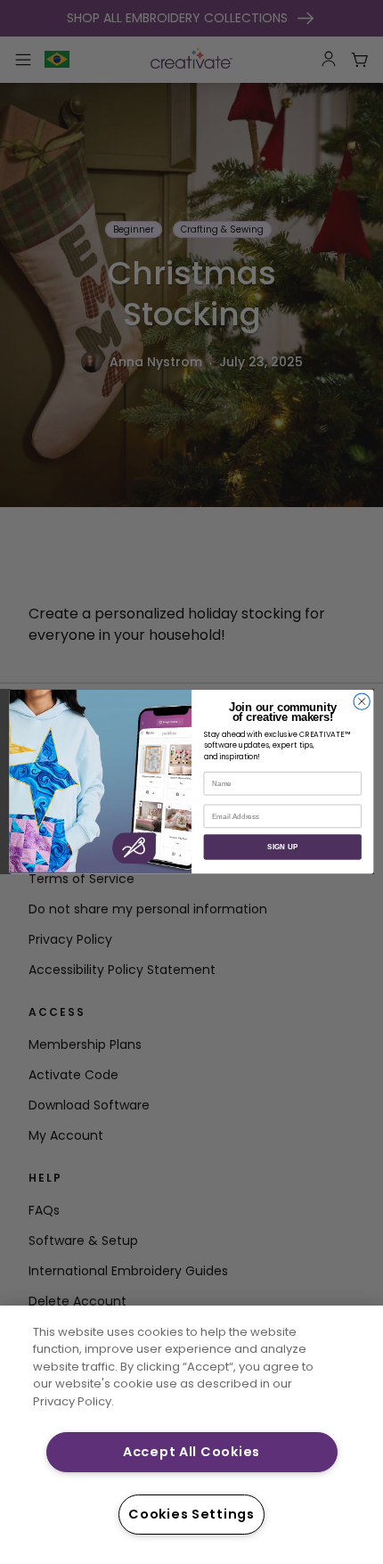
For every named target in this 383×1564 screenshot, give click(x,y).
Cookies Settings (191, 1514)
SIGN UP (282, 847)
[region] (191, 1435)
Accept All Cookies (191, 1452)
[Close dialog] (362, 701)
